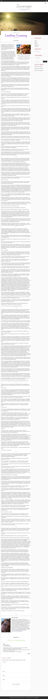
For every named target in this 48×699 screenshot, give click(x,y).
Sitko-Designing (36, 697)
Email (4, 675)
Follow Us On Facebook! (38, 68)
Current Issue (36, 44)
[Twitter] (46, 0)
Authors (35, 43)
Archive (35, 42)
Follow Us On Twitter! (38, 66)
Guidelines (36, 46)
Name (4, 671)
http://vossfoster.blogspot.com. (17, 631)
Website (4, 679)
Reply (29, 653)
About (35, 40)
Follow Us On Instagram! (38, 70)
